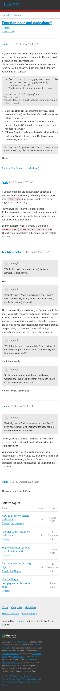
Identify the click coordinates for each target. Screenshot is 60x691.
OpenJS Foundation (19, 642)
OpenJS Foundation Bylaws (28, 679)
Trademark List (17, 656)
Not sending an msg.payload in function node (16, 583)
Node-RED (12, 4)
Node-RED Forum (11, 15)
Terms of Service (10, 613)
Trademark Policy (9, 682)
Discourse (20, 621)
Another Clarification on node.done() (20, 168)
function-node (8, 31)
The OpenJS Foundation (12, 676)
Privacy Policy (29, 613)
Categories (16, 607)
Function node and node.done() (27, 22)
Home (5, 607)
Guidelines (30, 607)
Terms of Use (29, 676)
